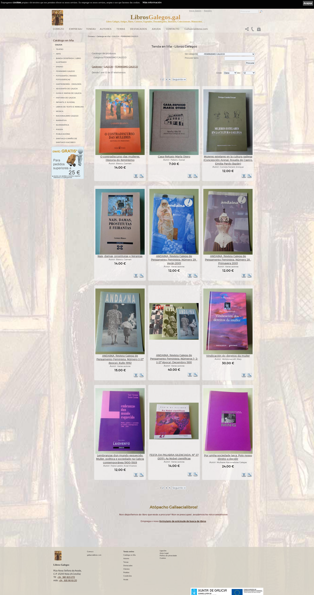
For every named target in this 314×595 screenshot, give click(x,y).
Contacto (172, 28)
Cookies (163, 558)
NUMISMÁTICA (62, 125)
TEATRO (59, 49)
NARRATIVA (61, 120)
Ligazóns (163, 551)
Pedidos (126, 572)
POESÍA (59, 129)
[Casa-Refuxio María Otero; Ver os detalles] (174, 154)
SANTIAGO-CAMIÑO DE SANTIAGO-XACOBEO (66, 140)
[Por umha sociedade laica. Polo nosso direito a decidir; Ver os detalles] (228, 453)
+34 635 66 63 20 (68, 580)
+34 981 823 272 (66, 577)
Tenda (90, 28)
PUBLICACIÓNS (63, 134)
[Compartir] (247, 30)
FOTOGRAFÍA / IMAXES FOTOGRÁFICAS (66, 78)
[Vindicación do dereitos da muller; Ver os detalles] (228, 353)
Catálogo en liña (103, 36)
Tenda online (128, 552)
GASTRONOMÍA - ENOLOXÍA (68, 84)
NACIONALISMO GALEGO (67, 116)
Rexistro (208, 10)
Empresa (75, 28)
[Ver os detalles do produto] (141, 177)
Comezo (58, 28)
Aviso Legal (164, 553)
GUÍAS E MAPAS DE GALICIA (68, 93)
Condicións (127, 576)
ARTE (58, 54)
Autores (105, 28)
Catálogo (97, 66)
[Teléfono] (252, 30)
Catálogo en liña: (63, 40)
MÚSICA (59, 111)
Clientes (126, 569)
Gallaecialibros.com (196, 28)
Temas (120, 28)
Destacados (127, 566)
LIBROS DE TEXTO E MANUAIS (70, 107)
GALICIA (58, 45)
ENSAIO (59, 67)
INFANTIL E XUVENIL (65, 102)
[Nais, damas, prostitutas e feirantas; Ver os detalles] (120, 254)
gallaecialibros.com (94, 555)
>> (179, 79)
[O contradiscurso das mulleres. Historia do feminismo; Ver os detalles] (120, 154)
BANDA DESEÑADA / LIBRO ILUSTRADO (68, 60)
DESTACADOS (138, 28)
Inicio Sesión (195, 10)
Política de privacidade (168, 556)
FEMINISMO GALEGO (65, 71)
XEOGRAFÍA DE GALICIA (67, 88)
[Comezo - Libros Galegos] (57, 18)
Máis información (152, 2)
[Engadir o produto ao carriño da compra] (135, 177)
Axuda (156, 28)
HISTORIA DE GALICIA (66, 98)
